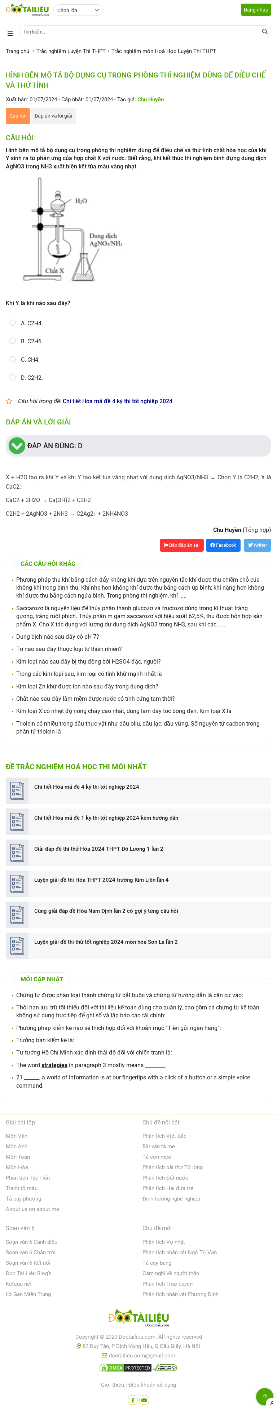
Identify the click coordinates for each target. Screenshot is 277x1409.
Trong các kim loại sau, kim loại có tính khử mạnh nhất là (89, 673)
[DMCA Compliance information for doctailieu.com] (165, 1369)
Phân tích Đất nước (165, 1178)
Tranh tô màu (22, 1188)
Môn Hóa (17, 1167)
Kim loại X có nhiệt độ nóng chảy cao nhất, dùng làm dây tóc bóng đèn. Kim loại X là (124, 711)
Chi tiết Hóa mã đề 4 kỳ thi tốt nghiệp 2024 (117, 401)
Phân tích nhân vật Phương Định (180, 1294)
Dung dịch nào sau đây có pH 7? (57, 636)
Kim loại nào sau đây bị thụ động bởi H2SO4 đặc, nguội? (88, 661)
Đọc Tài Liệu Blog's (29, 1273)
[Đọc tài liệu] (133, 1400)
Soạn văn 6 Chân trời (31, 1252)
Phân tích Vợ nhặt (163, 1242)
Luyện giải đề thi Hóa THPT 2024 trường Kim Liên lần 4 (101, 880)
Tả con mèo (156, 1157)
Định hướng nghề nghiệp (171, 1199)
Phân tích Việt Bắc (164, 1136)
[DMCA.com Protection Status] (125, 1369)
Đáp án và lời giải (53, 116)
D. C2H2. (32, 377)
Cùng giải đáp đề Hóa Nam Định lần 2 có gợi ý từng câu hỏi (106, 911)
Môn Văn (16, 1136)
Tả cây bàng (156, 1263)
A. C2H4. (32, 323)
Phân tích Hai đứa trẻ (167, 1188)
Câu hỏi (17, 116)
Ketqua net (19, 1284)
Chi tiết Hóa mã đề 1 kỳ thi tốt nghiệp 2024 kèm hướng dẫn (106, 818)
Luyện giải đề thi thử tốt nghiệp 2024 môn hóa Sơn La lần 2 (106, 942)
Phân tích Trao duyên (167, 1284)
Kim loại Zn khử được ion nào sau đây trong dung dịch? (87, 686)
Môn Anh (16, 1146)
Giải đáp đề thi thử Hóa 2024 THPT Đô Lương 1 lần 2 (98, 849)
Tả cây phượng (23, 1199)
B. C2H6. (32, 341)
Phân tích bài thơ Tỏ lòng (172, 1167)
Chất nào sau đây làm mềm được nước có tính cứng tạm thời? (95, 698)
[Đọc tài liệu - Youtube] (144, 1400)
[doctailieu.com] (138, 1319)
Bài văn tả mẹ (158, 1146)
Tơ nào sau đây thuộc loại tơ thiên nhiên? (69, 649)
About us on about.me (32, 1209)
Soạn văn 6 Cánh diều (31, 1242)
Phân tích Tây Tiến (28, 1178)
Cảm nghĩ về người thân (170, 1273)
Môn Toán (18, 1157)
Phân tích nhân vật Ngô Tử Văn (179, 1252)
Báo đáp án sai (183, 545)
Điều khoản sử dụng (152, 1385)
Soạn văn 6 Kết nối (28, 1263)
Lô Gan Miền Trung (28, 1294)
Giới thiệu (112, 1385)
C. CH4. (30, 359)
